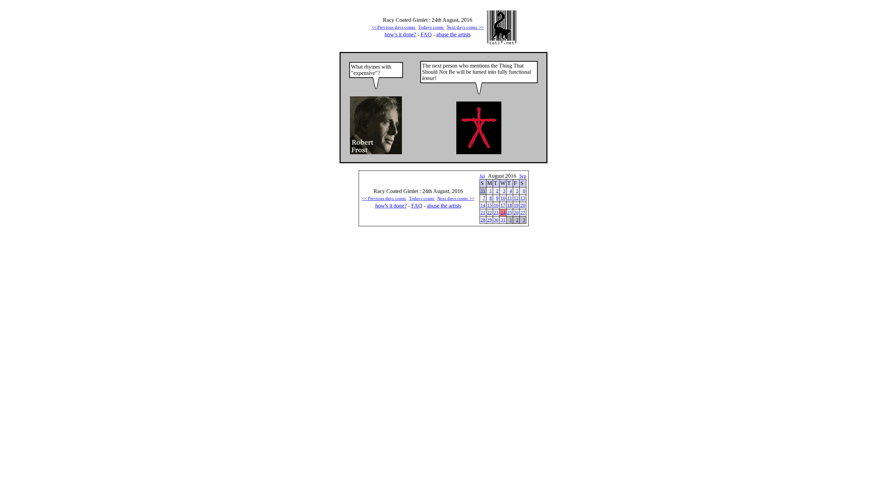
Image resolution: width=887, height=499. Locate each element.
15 (489, 205)
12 (516, 198)
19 (516, 205)
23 (496, 212)
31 (483, 190)
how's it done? (400, 34)
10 (503, 198)
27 (522, 212)
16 (496, 205)
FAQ (426, 34)
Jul (482, 175)
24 (503, 212)
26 (516, 212)
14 (483, 205)
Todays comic (431, 27)
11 (509, 198)
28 (483, 219)
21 (483, 212)
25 (509, 212)
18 (509, 205)
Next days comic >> (465, 27)
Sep (522, 175)
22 (489, 212)
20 (522, 205)
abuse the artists (453, 34)
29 (489, 219)
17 (503, 205)
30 (496, 219)
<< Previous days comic (393, 27)
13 (522, 198)
